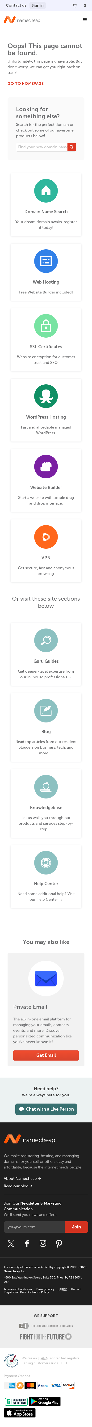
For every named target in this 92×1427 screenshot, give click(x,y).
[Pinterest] (59, 1243)
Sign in (38, 5)
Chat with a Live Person (50, 1109)
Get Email (46, 1055)
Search (71, 147)
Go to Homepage (26, 83)
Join (76, 1227)
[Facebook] (27, 1243)
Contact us (16, 5)
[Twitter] (11, 1243)
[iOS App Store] (20, 1413)
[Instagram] (43, 1243)
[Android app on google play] (45, 1401)
